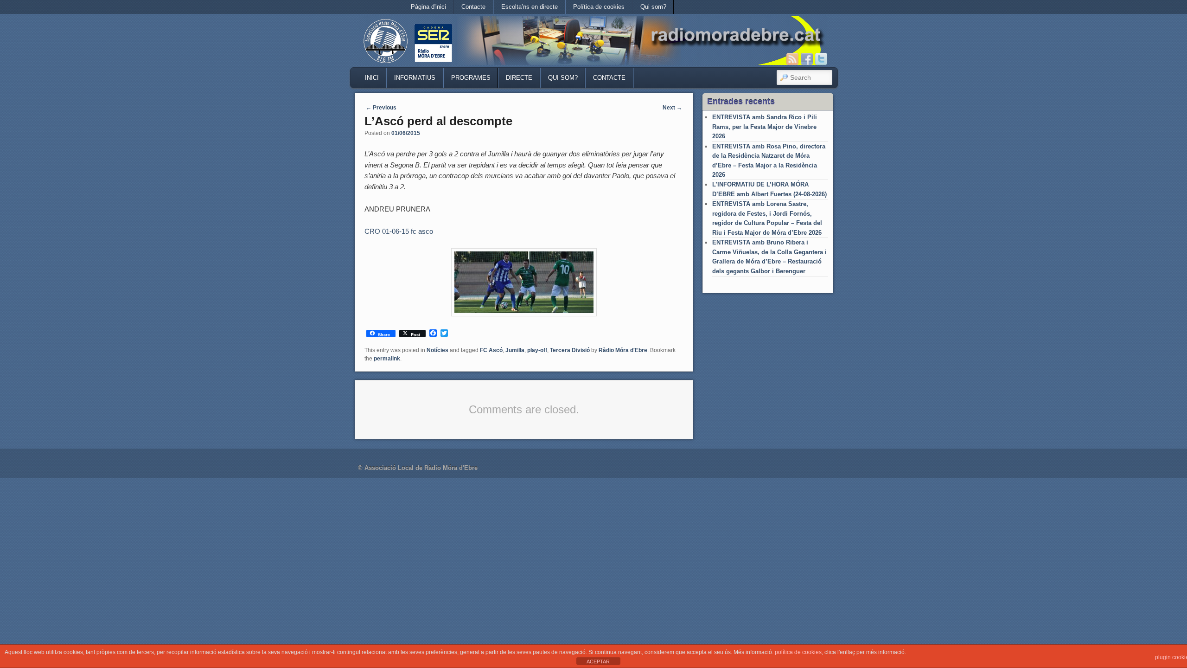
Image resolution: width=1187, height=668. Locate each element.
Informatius (414, 77)
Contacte (473, 6)
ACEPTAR (598, 661)
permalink (387, 358)
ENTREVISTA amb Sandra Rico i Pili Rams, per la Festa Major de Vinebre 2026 (764, 127)
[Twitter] (821, 59)
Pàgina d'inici (428, 6)
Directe (519, 77)
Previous (381, 107)
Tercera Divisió (570, 350)
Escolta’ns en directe (529, 6)
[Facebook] (807, 59)
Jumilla (514, 350)
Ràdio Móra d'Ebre (623, 350)
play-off (537, 350)
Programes (471, 77)
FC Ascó (491, 350)
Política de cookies (599, 6)
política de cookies (798, 652)
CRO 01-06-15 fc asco (398, 231)
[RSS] (792, 59)
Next (672, 107)
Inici (372, 77)
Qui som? (653, 6)
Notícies (437, 350)
